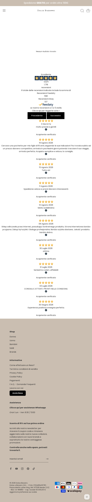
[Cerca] (82, 10)
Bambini (13, 344)
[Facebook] (11, 468)
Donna (13, 336)
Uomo (12, 340)
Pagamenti (15, 380)
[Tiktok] (34, 468)
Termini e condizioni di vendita (24, 369)
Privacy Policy (16, 372)
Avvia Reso (17, 393)
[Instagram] (22, 468)
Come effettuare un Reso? (22, 365)
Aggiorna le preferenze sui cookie (23, 492)
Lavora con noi (16, 388)
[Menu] (4, 10)
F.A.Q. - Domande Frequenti (22, 384)
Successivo (55, 115)
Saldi (12, 348)
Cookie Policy (16, 376)
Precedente (37, 115)
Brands (13, 352)
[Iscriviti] (47, 459)
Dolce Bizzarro (22, 483)
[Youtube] (16, 468)
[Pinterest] (28, 468)
